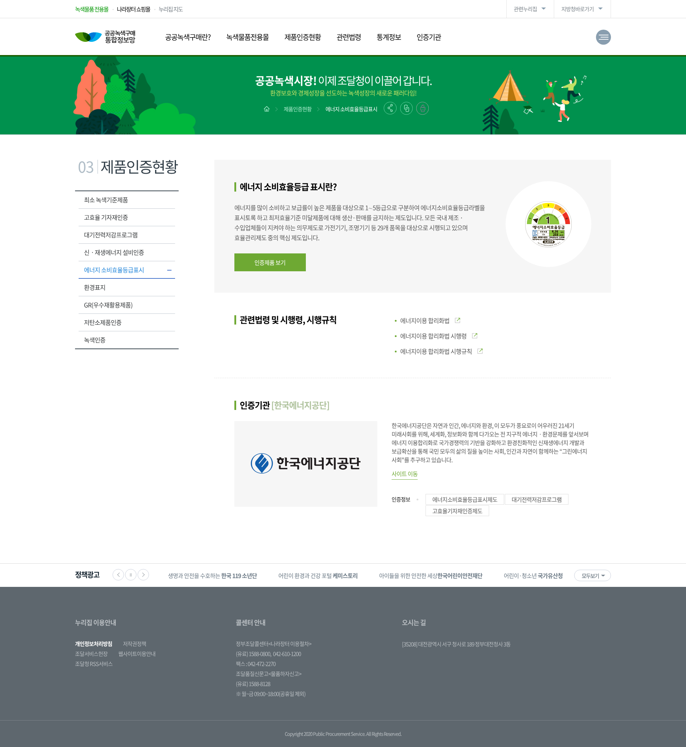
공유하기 (390, 108)
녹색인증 (94, 339)
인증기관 (429, 37)
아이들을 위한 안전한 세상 (430, 575)
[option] (212, 575)
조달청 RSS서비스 (94, 664)
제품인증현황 (302, 37)
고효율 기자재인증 (106, 217)
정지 (130, 574)
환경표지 (94, 287)
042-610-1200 (287, 654)
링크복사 (406, 108)
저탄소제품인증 (102, 322)
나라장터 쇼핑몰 (133, 9)
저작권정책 (134, 644)
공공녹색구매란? (187, 37)
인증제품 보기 (269, 262)
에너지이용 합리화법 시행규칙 (436, 351)
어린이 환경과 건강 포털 (318, 575)
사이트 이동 (405, 473)
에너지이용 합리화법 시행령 (433, 335)
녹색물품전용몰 (247, 37)
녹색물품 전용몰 (91, 9)
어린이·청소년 (533, 575)
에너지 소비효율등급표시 (351, 109)
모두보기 (590, 576)
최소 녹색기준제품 (106, 199)
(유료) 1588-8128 (253, 684)
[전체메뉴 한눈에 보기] (603, 37)
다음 (143, 574)
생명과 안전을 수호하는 (212, 575)
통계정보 (389, 37)
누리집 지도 (171, 9)
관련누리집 (525, 9)
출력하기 (422, 108)
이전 (118, 574)
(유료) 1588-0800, (253, 654)
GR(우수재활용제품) (108, 304)
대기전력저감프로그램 (111, 234)
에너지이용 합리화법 (424, 320)
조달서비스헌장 (91, 654)
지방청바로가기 (577, 9)
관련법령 (349, 37)
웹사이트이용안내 (136, 654)
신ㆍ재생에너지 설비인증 (114, 252)
